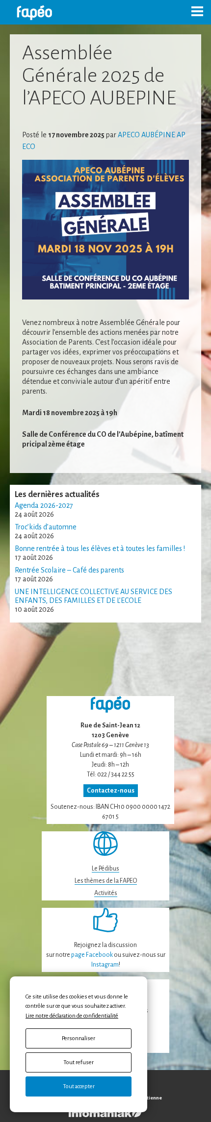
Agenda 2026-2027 (44, 505)
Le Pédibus (105, 868)
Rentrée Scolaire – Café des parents (69, 570)
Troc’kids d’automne (46, 527)
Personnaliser (78, 1038)
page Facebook (92, 954)
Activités (105, 893)
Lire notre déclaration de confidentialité (72, 1016)
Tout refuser (78, 1062)
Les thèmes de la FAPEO (106, 880)
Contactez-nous (110, 790)
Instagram (105, 964)
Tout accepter (79, 1086)
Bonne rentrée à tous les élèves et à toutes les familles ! (100, 548)
